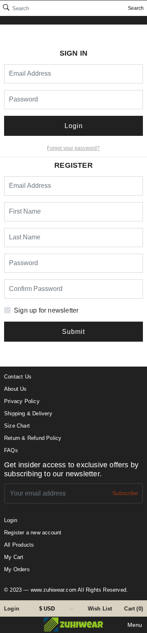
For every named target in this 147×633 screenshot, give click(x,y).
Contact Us (17, 377)
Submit (73, 331)
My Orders (17, 569)
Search (136, 8)
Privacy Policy (22, 401)
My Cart (13, 557)
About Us (15, 389)
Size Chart (17, 426)
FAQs (11, 450)
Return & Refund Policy (32, 438)
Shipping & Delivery (28, 413)
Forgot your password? (73, 148)
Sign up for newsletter (46, 310)
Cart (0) (133, 609)
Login (11, 609)
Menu (134, 625)
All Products (19, 545)
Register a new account (32, 532)
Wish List (100, 609)
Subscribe (125, 493)
